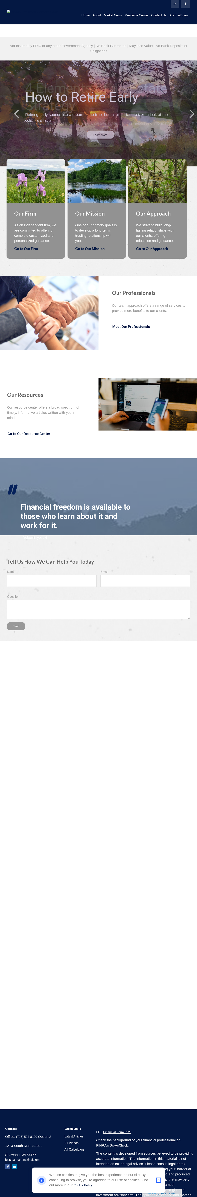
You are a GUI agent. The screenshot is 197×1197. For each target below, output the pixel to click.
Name (11, 571)
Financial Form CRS (117, 1132)
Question (13, 596)
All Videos (71, 1143)
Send (16, 626)
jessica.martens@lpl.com (22, 1159)
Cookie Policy (83, 1185)
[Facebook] (185, 4)
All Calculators (74, 1149)
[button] (85, 15)
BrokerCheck (119, 1145)
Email (104, 571)
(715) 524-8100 (26, 1136)
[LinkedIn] (175, 4)
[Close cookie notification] (158, 1180)
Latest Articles (73, 1136)
